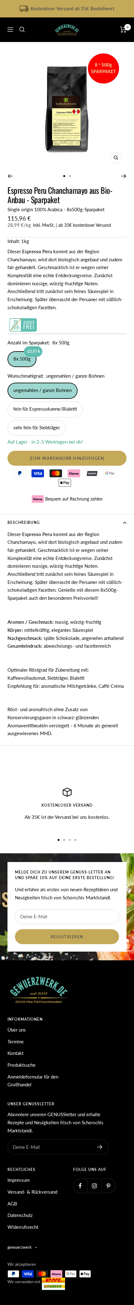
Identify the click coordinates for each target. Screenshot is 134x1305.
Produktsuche (21, 1065)
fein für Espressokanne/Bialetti (45, 409)
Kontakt (15, 1053)
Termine (15, 1041)
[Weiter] (124, 176)
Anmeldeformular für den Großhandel (32, 1081)
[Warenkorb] (123, 29)
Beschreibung (23, 522)
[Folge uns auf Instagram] (94, 1186)
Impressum (18, 1180)
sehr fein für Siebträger (36, 427)
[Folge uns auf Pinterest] (108, 1186)
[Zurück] (10, 176)
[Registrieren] (100, 1147)
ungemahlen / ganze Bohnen (42, 390)
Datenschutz (20, 1215)
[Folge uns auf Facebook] (80, 1186)
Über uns (16, 1029)
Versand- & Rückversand (32, 1192)
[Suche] (22, 29)
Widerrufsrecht (22, 1227)
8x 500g (24, 356)
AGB (12, 1203)
